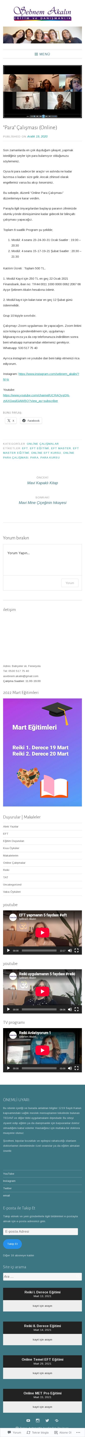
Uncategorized (12, 884)
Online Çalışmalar (43, 443)
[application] (42, 932)
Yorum (70, 583)
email (6, 1195)
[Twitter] (47, 1420)
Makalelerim (10, 855)
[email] (57, 1420)
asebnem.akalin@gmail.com (20, 676)
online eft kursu (46, 452)
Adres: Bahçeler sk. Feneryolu (22, 666)
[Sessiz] (70, 950)
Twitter (7, 1188)
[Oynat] (8, 950)
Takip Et (12, 1243)
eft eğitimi (39, 448)
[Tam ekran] (76, 950)
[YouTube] (28, 1420)
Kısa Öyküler (11, 848)
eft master (61, 448)
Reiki (6, 870)
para (34, 457)
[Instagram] (38, 1420)
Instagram (9, 1180)
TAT (5, 877)
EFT (25, 448)
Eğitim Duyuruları (13, 840)
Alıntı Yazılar (10, 826)
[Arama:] (42, 1277)
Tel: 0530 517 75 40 (16, 671)
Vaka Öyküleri (12, 891)
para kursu (50, 457)
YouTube (8, 1173)
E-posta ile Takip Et (19, 1208)
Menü (44, 54)
